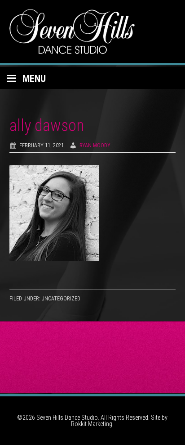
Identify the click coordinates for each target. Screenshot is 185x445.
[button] (92, 78)
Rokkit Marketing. (92, 423)
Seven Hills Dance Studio (92, 31)
